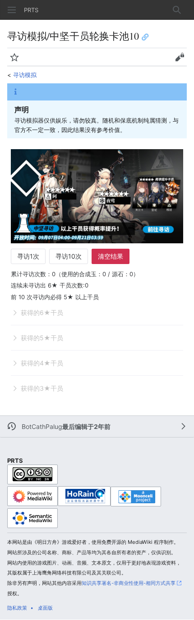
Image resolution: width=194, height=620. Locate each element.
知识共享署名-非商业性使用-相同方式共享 (129, 583)
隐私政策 (17, 608)
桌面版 (45, 608)
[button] (12, 10)
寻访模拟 (25, 74)
